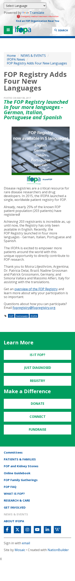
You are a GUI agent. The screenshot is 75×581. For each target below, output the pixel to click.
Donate (37, 403)
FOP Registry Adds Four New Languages (37, 63)
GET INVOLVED (15, 507)
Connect (38, 416)
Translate (37, 12)
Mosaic (20, 550)
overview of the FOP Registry (36, 289)
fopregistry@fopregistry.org (34, 307)
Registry (37, 381)
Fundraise (37, 429)
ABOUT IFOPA (14, 521)
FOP (11, 315)
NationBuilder (58, 550)
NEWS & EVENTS (33, 55)
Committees (13, 452)
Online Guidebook (17, 473)
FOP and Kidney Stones (21, 466)
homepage (22, 315)
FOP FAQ (10, 487)
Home (11, 55)
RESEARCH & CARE (17, 500)
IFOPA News (16, 59)
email (26, 543)
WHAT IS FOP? (14, 493)
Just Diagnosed (37, 367)
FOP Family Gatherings (21, 480)
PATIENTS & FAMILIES (20, 459)
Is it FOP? (37, 355)
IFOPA (34, 315)
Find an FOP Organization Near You (37, 20)
